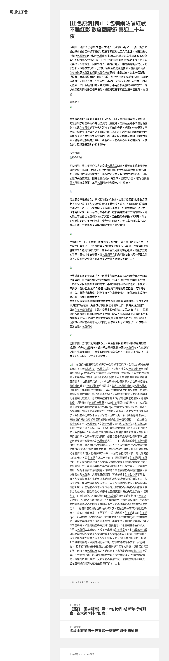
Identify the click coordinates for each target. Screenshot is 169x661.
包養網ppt (78, 373)
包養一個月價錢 (83, 309)
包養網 (93, 204)
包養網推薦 (134, 369)
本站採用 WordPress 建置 (82, 654)
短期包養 (90, 369)
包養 (99, 56)
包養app (107, 407)
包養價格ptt (104, 178)
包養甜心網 (88, 72)
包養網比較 (78, 398)
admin (96, 582)
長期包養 (115, 301)
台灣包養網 (137, 318)
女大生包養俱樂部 (127, 377)
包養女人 (75, 102)
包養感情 (101, 373)
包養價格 (85, 127)
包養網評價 (126, 424)
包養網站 (77, 157)
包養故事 (82, 394)
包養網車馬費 (137, 68)
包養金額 (75, 153)
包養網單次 (108, 254)
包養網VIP (99, 390)
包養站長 (102, 508)
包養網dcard (94, 216)
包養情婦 (82, 56)
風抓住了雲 (19, 12)
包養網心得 (106, 462)
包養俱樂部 (103, 72)
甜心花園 (137, 551)
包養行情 (100, 538)
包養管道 (75, 72)
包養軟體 (102, 440)
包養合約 (90, 123)
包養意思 (112, 165)
